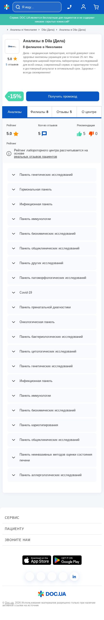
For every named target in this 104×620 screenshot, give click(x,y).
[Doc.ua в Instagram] (41, 576)
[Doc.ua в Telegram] (52, 576)
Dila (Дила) (46, 29)
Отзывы (64, 112)
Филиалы (39, 112)
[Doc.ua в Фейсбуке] (29, 576)
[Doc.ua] (7, 7)
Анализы (15, 112)
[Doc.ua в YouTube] (63, 576)
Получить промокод (62, 96)
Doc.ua (9, 602)
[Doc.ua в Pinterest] (74, 576)
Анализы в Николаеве (21, 29)
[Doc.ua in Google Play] (67, 560)
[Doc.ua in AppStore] (36, 560)
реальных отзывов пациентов (35, 156)
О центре (89, 112)
